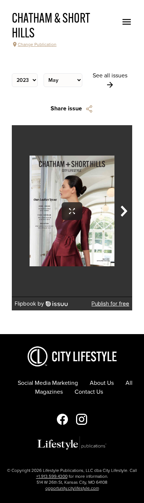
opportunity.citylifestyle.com (72, 488)
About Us (102, 383)
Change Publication (37, 44)
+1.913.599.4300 (52, 476)
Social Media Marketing (48, 383)
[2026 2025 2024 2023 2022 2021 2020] (25, 80)
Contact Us (89, 392)
